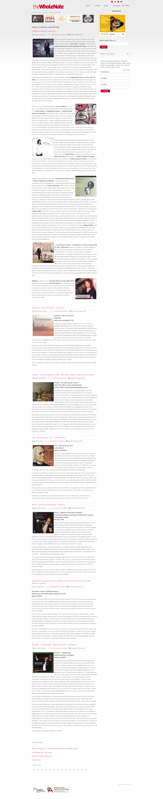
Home (39, 12)
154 (50, 769)
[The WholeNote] (49, 6)
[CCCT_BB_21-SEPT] (112, 25)
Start (34, 769)
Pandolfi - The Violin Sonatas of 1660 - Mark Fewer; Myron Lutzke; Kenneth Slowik (62, 375)
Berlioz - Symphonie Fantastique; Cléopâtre (48, 504)
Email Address (105, 72)
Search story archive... (107, 40)
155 (54, 769)
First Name (104, 78)
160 (74, 769)
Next (82, 769)
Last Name (104, 84)
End (86, 769)
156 (58, 769)
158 (66, 769)
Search (104, 47)
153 (46, 769)
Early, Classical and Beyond (59, 34)
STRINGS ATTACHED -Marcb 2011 (42, 756)
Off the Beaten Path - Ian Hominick (42, 752)
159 (70, 769)
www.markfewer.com (80, 387)
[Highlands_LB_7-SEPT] (63, 18)
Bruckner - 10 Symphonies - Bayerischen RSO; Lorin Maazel (54, 645)
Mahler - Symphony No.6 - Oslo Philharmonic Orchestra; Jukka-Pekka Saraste (55, 749)
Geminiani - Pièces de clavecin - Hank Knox (48, 308)
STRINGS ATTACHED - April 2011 (44, 31)
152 (42, 769)
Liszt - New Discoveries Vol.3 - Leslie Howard (48, 437)
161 (78, 769)
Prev (38, 769)
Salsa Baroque (36, 760)
